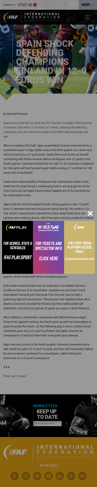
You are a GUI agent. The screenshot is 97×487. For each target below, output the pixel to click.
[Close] (90, 213)
